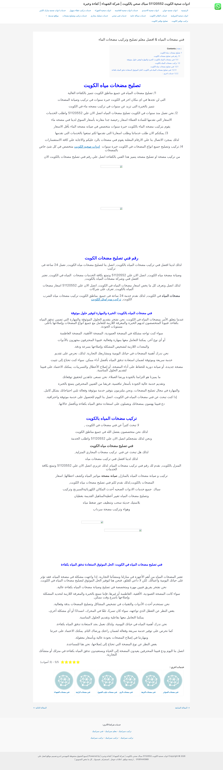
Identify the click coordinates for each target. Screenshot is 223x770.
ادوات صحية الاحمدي (150, 10)
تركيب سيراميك (125, 731)
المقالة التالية (40, 708)
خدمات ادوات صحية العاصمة (126, 10)
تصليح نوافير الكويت (160, 21)
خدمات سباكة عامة (138, 15)
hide (178, 49)
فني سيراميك (97, 731)
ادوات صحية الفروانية (179, 15)
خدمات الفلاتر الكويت (158, 15)
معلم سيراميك (111, 731)
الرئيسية (184, 10)
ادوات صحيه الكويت (87, 146)
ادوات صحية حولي (170, 10)
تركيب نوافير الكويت (180, 21)
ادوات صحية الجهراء (103, 10)
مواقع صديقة (53, 15)
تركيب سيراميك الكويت (106, 299)
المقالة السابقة (182, 708)
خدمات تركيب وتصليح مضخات (74, 15)
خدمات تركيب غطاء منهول (80, 10)
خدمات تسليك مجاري (99, 15)
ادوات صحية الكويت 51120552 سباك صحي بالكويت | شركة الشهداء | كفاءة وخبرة (136, 4)
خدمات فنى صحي (119, 15)
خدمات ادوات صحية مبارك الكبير (52, 10)
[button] (47, 15)
